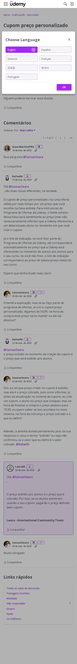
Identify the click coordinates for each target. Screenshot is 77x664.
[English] (18, 4)
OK (64, 87)
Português (14, 76)
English (12, 49)
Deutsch (12, 58)
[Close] (69, 39)
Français (46, 58)
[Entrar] (72, 4)
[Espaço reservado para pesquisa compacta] (65, 4)
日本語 (11, 67)
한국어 (45, 67)
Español (45, 49)
